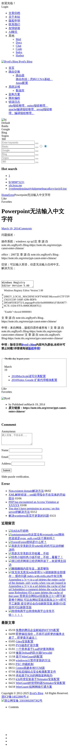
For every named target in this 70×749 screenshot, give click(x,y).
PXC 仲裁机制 (25, 664)
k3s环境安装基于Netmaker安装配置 (38, 679)
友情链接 (14, 28)
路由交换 (14, 71)
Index (19, 52)
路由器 (34, 79)
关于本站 (14, 16)
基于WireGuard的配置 (29, 656)
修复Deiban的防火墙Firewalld (34, 652)
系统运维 (14, 86)
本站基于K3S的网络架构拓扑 (34, 675)
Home (4, 194)
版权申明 (14, 20)
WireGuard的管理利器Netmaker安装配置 (40, 682)
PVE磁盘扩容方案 (27, 645)
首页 (11, 67)
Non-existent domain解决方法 (26, 490)
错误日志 (30, 107)
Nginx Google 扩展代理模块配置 (34, 380)
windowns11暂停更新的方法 (33, 660)
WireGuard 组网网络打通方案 (34, 686)
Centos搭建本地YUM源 (30, 667)
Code (19, 48)
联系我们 (14, 24)
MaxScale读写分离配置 (28, 376)
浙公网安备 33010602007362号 (23, 700)
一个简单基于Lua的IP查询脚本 (35, 649)
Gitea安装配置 (24, 641)
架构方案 (14, 94)
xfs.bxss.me (15, 185)
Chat (18, 45)
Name (4, 450)
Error (11, 194)
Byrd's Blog (29, 344)
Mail (18, 39)
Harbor (20, 55)
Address (6, 463)
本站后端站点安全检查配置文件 (36, 671)
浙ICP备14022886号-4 (14, 696)
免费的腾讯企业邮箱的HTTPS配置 (37, 630)
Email (4, 456)
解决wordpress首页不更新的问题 (29, 515)
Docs (19, 42)
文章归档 (14, 13)
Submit (6, 470)
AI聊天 (13, 31)
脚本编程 (14, 98)
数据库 (20, 90)
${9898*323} (16, 182)
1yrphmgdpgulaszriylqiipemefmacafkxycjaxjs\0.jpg (38, 188)
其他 (11, 35)
